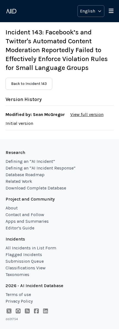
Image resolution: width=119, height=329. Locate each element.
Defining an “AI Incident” (30, 161)
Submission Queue (25, 261)
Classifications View (26, 267)
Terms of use (18, 294)
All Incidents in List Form (31, 247)
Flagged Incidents (24, 254)
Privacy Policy (19, 301)
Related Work (19, 181)
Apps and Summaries (27, 221)
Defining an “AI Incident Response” (41, 168)
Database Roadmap (25, 174)
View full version (87, 114)
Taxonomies (17, 274)
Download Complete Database (36, 188)
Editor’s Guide (20, 228)
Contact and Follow (25, 214)
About (12, 208)
